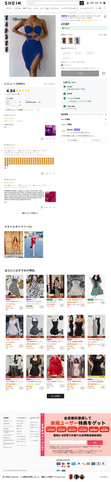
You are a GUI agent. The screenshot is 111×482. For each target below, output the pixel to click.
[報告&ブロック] (54, 138)
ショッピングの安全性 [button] (73, 98)
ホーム (6, 12)
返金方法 (19, 431)
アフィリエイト (21, 445)
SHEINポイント (34, 425)
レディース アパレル (16, 12)
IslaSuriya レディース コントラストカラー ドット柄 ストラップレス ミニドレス (76, 299)
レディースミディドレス (60, 12)
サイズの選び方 (21, 439)
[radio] (64, 40)
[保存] (104, 73)
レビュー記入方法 (35, 434)
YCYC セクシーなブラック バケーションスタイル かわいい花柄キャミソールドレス (35, 301)
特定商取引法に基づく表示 (8, 431)
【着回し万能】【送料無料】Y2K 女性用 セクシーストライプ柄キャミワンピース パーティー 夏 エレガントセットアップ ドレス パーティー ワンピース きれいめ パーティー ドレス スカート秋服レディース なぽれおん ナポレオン (55, 299)
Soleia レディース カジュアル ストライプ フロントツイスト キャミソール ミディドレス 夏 (14, 301)
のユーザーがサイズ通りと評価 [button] (73, 62)
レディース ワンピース (45, 12)
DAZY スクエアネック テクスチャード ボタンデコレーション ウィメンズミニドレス (35, 381)
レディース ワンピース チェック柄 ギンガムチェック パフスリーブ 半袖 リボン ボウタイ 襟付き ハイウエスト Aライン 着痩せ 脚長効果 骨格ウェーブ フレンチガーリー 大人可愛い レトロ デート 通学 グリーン (96, 299)
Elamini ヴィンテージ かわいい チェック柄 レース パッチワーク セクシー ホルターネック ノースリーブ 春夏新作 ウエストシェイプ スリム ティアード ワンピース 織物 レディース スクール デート (35, 341)
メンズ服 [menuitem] (98, 8)
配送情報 (19, 426)
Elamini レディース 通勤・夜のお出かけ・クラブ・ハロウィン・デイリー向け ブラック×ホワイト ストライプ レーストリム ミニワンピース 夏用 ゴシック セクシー (55, 341)
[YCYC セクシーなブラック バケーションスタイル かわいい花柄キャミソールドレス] (35, 286)
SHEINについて (7, 421)
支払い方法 (20, 423)
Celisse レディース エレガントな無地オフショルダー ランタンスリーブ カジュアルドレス (55, 381)
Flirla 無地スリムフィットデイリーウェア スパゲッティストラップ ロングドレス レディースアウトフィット (96, 339)
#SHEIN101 (6, 438)
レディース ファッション (30, 12)
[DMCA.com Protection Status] (63, 470)
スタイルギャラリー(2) (18, 226)
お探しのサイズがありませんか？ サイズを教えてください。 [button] (79, 68)
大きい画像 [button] (103, 35)
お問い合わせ (34, 422)
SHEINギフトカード (35, 428)
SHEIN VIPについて (22, 442)
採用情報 (5, 428)
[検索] (82, 3)
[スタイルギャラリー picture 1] (13, 244)
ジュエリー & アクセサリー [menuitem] (69, 8)
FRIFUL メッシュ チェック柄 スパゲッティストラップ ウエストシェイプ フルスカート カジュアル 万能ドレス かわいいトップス (14, 381)
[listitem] (14, 293)
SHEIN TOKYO (7, 435)
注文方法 (19, 434)
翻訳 (5, 127)
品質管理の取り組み (8, 444)
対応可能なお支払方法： (64, 460)
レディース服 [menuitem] (44, 8)
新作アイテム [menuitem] (27, 8)
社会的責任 (6, 423)
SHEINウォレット (35, 431)
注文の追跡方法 (21, 436)
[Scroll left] (102, 8)
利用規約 (85, 446)
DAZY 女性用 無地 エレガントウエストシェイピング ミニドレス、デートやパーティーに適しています (96, 381)
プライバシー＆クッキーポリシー (71, 446)
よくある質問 (34, 440)
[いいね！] (42, 138)
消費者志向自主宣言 (8, 440)
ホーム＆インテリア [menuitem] (87, 8)
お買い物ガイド (21, 421)
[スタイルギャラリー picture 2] (33, 244)
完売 (80, 73)
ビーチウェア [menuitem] (55, 8)
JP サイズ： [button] (71, 48)
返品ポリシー (20, 428)
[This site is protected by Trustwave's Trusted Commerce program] (58, 470)
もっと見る (55, 396)
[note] (14, 296)
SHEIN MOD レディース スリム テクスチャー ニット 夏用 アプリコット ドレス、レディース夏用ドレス (76, 381)
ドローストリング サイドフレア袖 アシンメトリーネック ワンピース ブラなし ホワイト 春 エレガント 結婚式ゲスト (14, 339)
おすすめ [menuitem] (18, 8)
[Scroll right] (104, 8)
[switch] (37, 110)
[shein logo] (13, 3)
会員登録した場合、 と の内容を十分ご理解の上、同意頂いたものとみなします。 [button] (75, 447)
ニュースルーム (7, 426)
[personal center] (87, 3)
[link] (92, 3)
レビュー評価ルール (35, 437)
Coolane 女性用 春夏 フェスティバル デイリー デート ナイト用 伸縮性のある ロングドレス (76, 341)
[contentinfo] (83, 465)
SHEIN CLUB (7, 447)
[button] (100, 3)
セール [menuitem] (36, 8)
